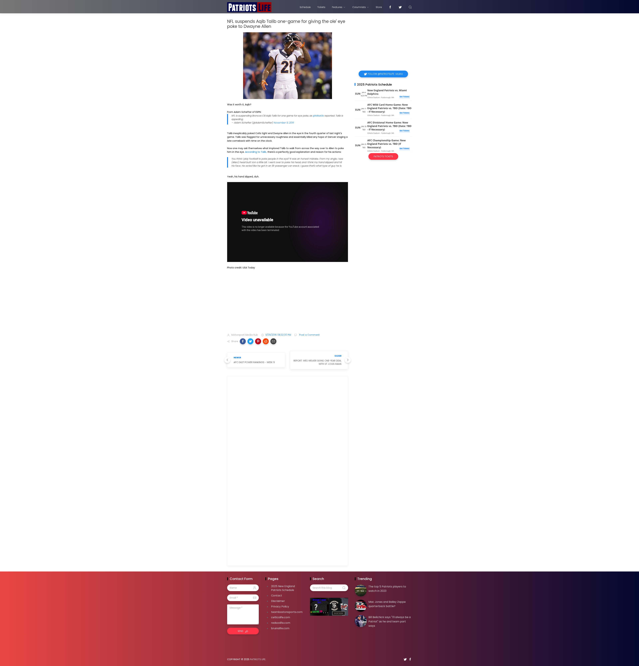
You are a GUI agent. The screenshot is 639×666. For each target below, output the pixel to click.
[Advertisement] (287, 304)
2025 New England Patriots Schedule (283, 588)
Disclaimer (278, 601)
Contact (276, 595)
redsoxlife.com (280, 623)
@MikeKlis (318, 115)
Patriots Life (257, 659)
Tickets (321, 7)
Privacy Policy (280, 606)
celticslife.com (280, 617)
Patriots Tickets (383, 156)
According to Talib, (256, 152)
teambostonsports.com (287, 612)
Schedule (305, 7)
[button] (243, 341)
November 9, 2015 (284, 122)
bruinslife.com (280, 628)
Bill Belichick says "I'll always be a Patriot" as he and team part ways (389, 621)
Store (379, 7)
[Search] (410, 7)
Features (337, 7)
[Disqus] (287, 426)
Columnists (359, 7)
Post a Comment (309, 334)
